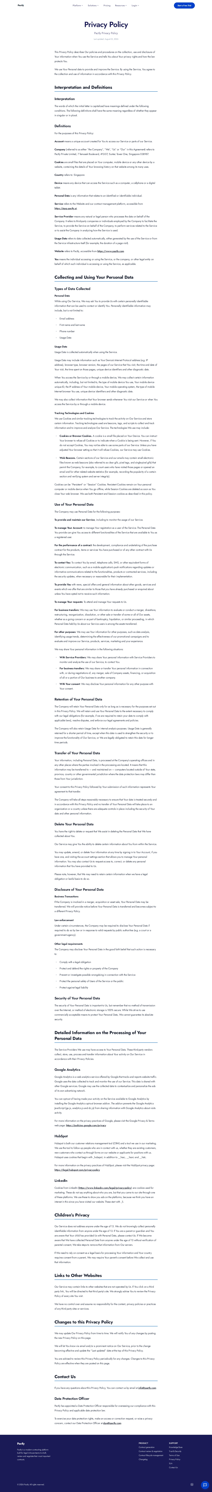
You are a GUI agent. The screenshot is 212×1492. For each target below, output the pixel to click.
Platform (77, 5)
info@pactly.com (147, 1388)
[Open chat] (205, 1485)
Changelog (143, 1459)
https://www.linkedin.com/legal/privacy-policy (105, 1188)
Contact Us (173, 1467)
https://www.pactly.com (110, 251)
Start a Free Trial (184, 5)
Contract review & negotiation (150, 1451)
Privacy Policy (174, 1459)
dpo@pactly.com (112, 1423)
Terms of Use (174, 1455)
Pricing (107, 5)
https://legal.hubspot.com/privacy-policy (77, 1170)
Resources (120, 5)
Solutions (92, 5)
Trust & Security (175, 1451)
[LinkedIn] (192, 1484)
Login (134, 5)
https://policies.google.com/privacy (86, 1125)
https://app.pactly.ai (66, 208)
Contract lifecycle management (151, 1455)
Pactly (21, 1444)
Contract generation (146, 1447)
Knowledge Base (175, 1447)
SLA (170, 1463)
